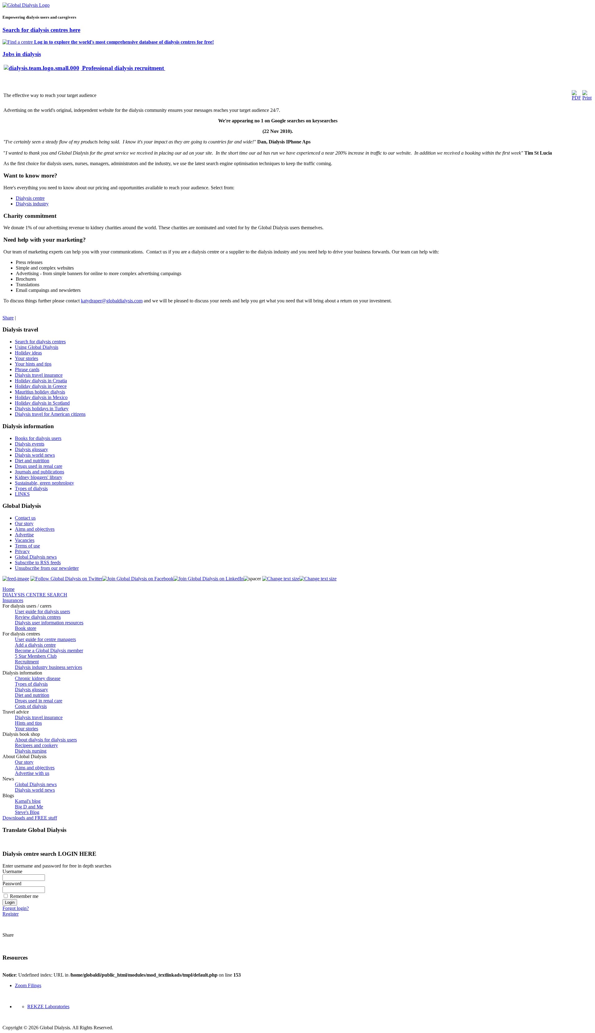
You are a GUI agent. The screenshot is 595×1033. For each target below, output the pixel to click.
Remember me (24, 896)
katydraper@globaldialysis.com (112, 300)
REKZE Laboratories (48, 1006)
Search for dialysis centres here (41, 30)
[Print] (587, 97)
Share (8, 317)
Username (12, 871)
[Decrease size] (318, 578)
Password (11, 883)
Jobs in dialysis (21, 54)
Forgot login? (15, 908)
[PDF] (576, 97)
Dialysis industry (32, 203)
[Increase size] (280, 578)
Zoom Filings (28, 985)
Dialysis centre (30, 198)
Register (10, 914)
